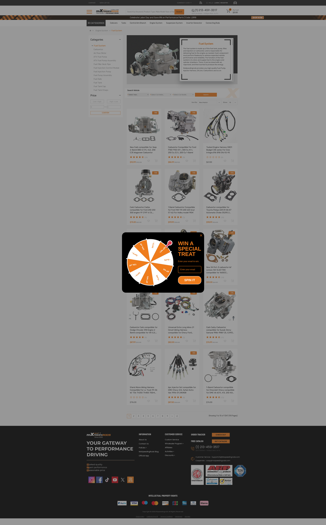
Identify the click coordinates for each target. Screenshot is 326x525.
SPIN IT (189, 280)
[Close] (201, 235)
